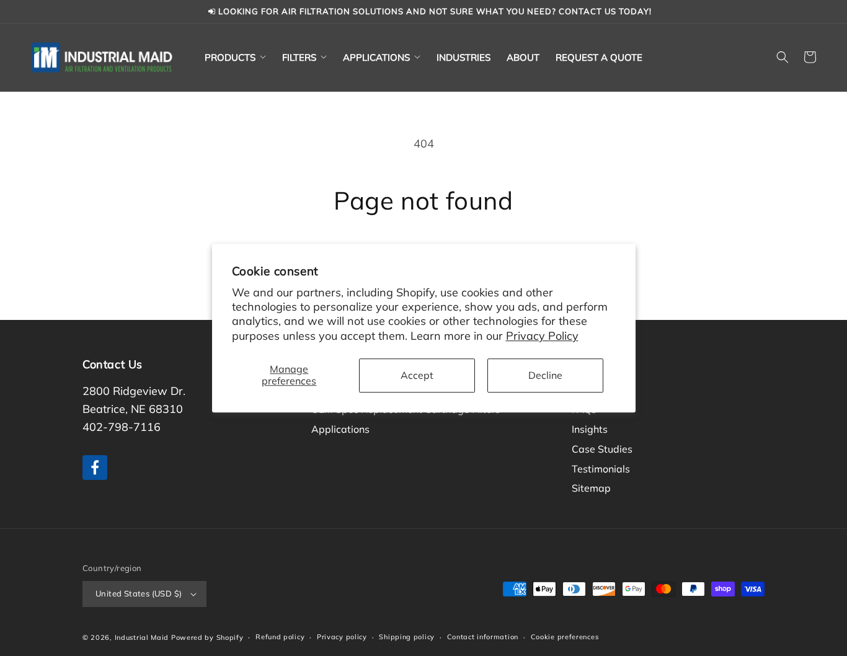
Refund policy (279, 636)
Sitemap (591, 488)
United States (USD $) (138, 593)
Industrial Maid (142, 637)
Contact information (482, 636)
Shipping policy (407, 636)
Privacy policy (342, 636)
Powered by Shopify (207, 637)
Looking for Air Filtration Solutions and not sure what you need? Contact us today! (434, 11)
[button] (235, 57)
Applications (340, 429)
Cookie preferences (565, 636)
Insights (590, 429)
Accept (417, 375)
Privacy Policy (542, 336)
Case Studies (602, 449)
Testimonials (601, 469)
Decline (545, 375)
